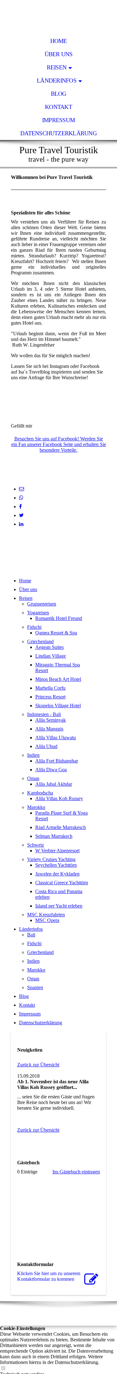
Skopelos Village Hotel (58, 705)
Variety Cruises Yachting (51, 859)
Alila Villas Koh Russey (59, 798)
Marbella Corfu (50, 688)
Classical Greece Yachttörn (61, 882)
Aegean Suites (49, 647)
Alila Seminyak (50, 720)
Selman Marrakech (53, 836)
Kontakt (58, 107)
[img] (58, 17)
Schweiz (35, 845)
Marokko (36, 807)
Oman (33, 778)
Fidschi (34, 627)
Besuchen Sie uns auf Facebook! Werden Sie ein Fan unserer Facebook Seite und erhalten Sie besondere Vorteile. (58, 444)
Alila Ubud (46, 746)
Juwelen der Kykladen (57, 873)
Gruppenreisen (41, 603)
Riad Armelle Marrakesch (60, 827)
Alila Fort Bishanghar (56, 760)
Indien (33, 755)
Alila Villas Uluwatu (55, 737)
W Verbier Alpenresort (57, 850)
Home (58, 41)
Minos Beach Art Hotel (58, 679)
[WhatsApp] (21, 497)
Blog (58, 93)
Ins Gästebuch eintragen (76, 1171)
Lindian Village (50, 656)
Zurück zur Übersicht (38, 1064)
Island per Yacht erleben (58, 905)
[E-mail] (21, 489)
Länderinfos (56, 80)
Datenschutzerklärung (58, 133)
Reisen (56, 67)
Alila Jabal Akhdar (53, 784)
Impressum (58, 120)
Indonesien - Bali (44, 714)
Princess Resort (50, 696)
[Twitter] (21, 515)
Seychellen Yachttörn (56, 865)
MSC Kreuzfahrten (46, 914)
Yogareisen (38, 612)
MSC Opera (47, 920)
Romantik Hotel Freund (58, 618)
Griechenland (40, 641)
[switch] (3, 1368)
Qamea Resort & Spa (56, 632)
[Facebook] (20, 506)
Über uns (59, 54)
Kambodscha (40, 792)
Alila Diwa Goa (51, 769)
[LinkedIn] (21, 524)
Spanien (35, 987)
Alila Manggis (49, 728)
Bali (31, 934)
